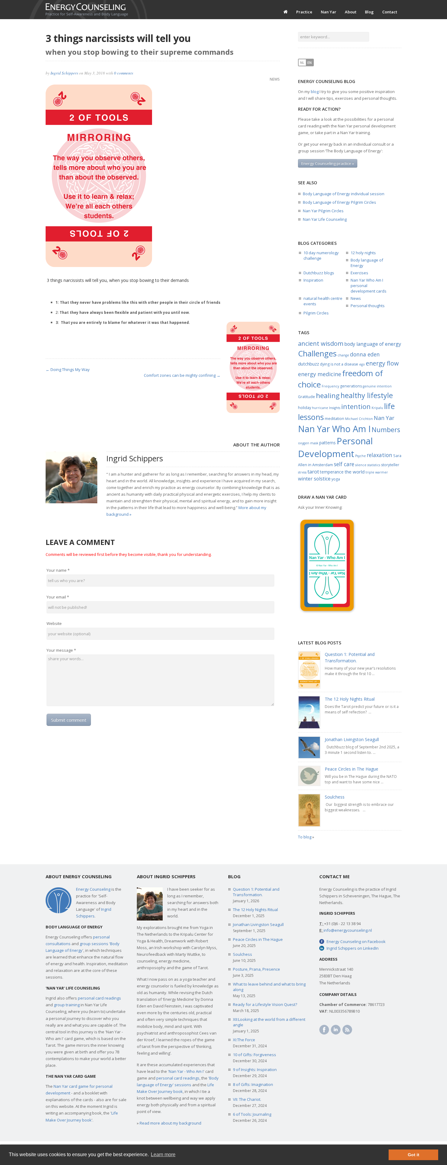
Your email (58, 597)
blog (315, 91)
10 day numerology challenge (321, 255)
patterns (327, 443)
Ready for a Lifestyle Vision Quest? (265, 1004)
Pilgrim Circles (316, 313)
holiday (304, 407)
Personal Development (335, 447)
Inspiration (313, 280)
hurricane (320, 408)
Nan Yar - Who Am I (186, 1071)
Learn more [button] (163, 1154)
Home (285, 12)
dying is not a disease (339, 364)
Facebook (324, 1030)
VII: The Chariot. (247, 1099)
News (275, 79)
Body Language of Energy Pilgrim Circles (339, 202)
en (309, 62)
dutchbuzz (308, 364)
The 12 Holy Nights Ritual (350, 699)
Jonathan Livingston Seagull (352, 739)
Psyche (360, 456)
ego (362, 364)
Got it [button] (413, 1154)
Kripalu (377, 408)
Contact (389, 12)
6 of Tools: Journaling (252, 1114)
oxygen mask (308, 443)
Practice (304, 12)
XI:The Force (244, 1039)
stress (302, 472)
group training (67, 1004)
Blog (369, 12)
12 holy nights (363, 252)
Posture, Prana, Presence (256, 969)
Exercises (359, 273)
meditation (334, 418)
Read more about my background (170, 1123)
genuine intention (377, 386)
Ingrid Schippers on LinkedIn (353, 948)
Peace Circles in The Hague (351, 769)
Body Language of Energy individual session (343, 193)
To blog (304, 837)
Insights (334, 408)
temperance (332, 472)
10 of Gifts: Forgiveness (254, 1054)
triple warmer (377, 472)
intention (356, 406)
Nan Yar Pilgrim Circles (323, 210)
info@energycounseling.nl (348, 930)
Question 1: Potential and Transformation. (256, 891)
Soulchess (335, 797)
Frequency (330, 386)
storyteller (390, 464)
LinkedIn (336, 1030)
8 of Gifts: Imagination (253, 1084)
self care (344, 464)
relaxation (379, 455)
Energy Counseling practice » (327, 163)
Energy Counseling (93, 889)
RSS (347, 1030)
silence (360, 465)
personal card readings (99, 998)
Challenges (317, 353)
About (350, 12)
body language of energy (372, 344)
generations (351, 386)
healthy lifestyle (367, 395)
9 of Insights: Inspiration (255, 1069)
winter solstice (314, 478)
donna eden (365, 354)
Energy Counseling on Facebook (356, 941)
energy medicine (319, 374)
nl (302, 62)
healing (328, 395)
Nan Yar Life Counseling (325, 219)
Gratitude (306, 396)
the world (355, 472)
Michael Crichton (359, 419)
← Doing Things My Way (68, 369)
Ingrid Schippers (64, 73)
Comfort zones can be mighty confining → (182, 375)
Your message (61, 650)
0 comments (123, 73)
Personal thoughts (368, 305)
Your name (58, 570)
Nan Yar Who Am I (334, 429)
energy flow (382, 363)
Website (54, 623)
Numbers (386, 429)
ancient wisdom (320, 343)
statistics (373, 465)
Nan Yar (328, 12)
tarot (313, 471)
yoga (335, 479)
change (343, 355)
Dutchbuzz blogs (318, 273)
